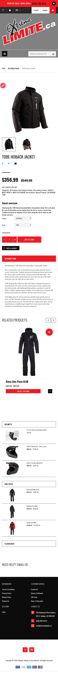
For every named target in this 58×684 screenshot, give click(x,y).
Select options (23, 391)
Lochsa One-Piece (31, 522)
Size (3, 225)
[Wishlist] (4, 10)
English (45, 10)
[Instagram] (31, 649)
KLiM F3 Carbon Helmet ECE (35, 463)
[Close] (54, 3)
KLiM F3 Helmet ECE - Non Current (36, 446)
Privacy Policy (6, 593)
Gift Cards (34, 597)
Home (3, 68)
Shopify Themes (23, 660)
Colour (4, 218)
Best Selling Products (13, 68)
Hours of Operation (37, 601)
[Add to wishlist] (50, 391)
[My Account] (10, 10)
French (36, 10)
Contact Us (5, 601)
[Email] (16, 163)
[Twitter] (10, 163)
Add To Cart (29, 239)
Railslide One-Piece (32, 506)
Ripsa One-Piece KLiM (17, 381)
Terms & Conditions (8, 589)
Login (4, 612)
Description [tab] (10, 258)
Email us (22, 564)
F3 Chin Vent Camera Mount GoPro (37, 430)
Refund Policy (6, 597)
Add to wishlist (11, 248)
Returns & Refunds (37, 593)
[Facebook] (3, 163)
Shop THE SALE (39, 3)
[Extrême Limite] (29, 31)
